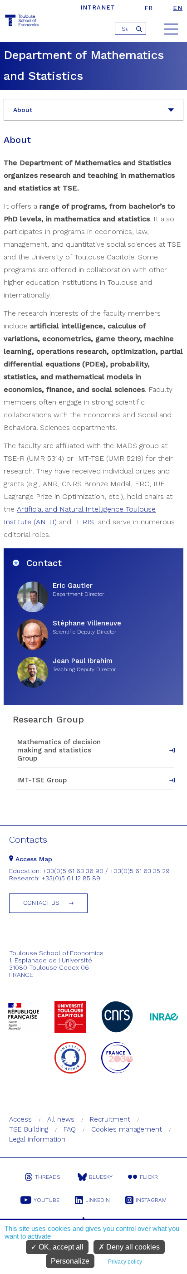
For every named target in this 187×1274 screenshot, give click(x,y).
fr (148, 8)
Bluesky (101, 1177)
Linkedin (97, 1200)
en (177, 8)
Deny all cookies (132, 1247)
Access (20, 1119)
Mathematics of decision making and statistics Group (59, 750)
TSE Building (28, 1129)
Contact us (41, 902)
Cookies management (126, 1129)
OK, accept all (60, 1247)
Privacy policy (125, 1262)
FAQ (70, 1129)
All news (60, 1119)
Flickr (149, 1177)
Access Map (32, 859)
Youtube (46, 1200)
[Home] (23, 22)
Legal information (37, 1139)
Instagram (151, 1200)
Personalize (70, 1261)
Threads (47, 1177)
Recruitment (110, 1119)
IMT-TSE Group (42, 780)
